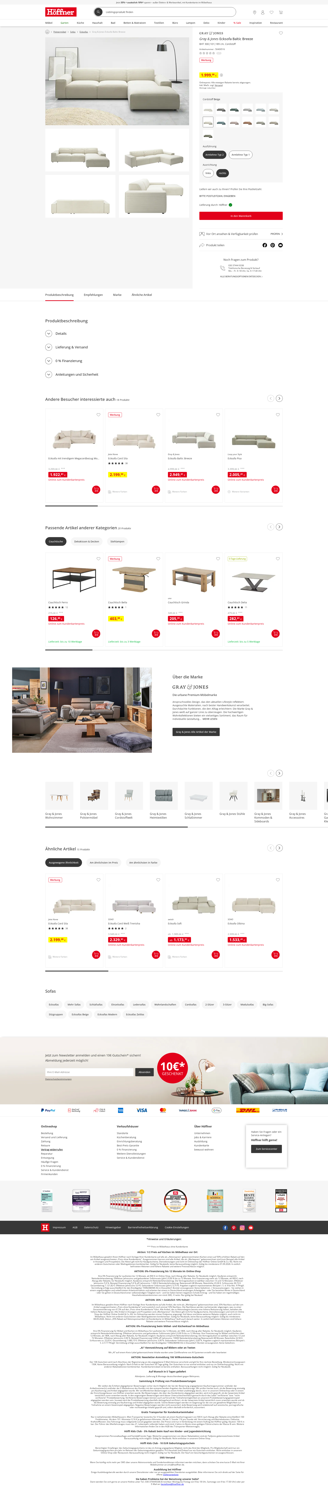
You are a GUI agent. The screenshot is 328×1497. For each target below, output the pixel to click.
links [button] (208, 173)
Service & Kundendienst (55, 1170)
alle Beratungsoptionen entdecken (240, 276)
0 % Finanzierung (69, 360)
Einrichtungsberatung (129, 1141)
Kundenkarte (201, 1145)
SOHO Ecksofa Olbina (237, 875)
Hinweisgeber (113, 1227)
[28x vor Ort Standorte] (254, 12)
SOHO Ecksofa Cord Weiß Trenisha (125, 875)
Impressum (59, 1227)
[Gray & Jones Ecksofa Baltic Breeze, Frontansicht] (80, 150)
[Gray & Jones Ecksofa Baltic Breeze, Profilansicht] (154, 196)
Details (61, 333)
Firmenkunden (49, 1174)
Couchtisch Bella (115, 554)
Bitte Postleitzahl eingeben (217, 196)
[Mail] (280, 245)
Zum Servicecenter (266, 1148)
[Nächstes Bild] (279, 773)
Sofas (50, 991)
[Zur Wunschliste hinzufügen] (281, 33)
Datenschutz (91, 1227)
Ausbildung (200, 1141)
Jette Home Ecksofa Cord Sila (122, 410)
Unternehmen (202, 1133)
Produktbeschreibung (59, 295)
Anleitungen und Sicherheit (77, 374)
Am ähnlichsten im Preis (104, 862)
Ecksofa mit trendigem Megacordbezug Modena (73, 410)
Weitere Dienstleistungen (131, 1153)
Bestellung (47, 1133)
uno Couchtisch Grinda (178, 554)
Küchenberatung (126, 1137)
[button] (208, 109)
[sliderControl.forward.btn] (279, 398)
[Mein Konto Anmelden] (262, 12)
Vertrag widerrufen (52, 1149)
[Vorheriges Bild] (270, 773)
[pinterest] (233, 1227)
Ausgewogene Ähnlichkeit (63, 862)
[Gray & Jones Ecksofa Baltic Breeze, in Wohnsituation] (117, 81)
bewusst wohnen (204, 1149)
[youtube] (250, 1227)
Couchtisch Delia (234, 554)
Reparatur (47, 1153)
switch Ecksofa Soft (176, 875)
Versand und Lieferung (54, 1137)
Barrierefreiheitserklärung (143, 1227)
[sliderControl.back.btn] (270, 398)
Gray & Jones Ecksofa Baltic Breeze (185, 410)
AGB (75, 1227)
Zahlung (45, 1141)
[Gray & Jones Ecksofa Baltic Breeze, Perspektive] (154, 150)
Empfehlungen (93, 295)
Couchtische (56, 541)
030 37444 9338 (236, 265)
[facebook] (225, 1227)
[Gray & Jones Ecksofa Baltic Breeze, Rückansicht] (80, 196)
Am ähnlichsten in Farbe (143, 862)
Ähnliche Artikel (142, 295)
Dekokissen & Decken (86, 541)
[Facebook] (265, 245)
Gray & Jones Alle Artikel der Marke (196, 731)
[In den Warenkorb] (96, 490)
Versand (219, 85)
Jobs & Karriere (202, 1137)
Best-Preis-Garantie (128, 1145)
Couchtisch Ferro (55, 554)
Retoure (45, 1145)
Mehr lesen (210, 719)
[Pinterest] (272, 245)
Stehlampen (117, 541)
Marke (117, 295)
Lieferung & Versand (72, 347)
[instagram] (242, 1227)
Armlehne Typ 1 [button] (241, 154)
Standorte (122, 1133)
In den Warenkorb (241, 216)
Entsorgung (47, 1157)
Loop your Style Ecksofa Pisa (241, 410)
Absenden (144, 1072)
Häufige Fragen (49, 1161)
